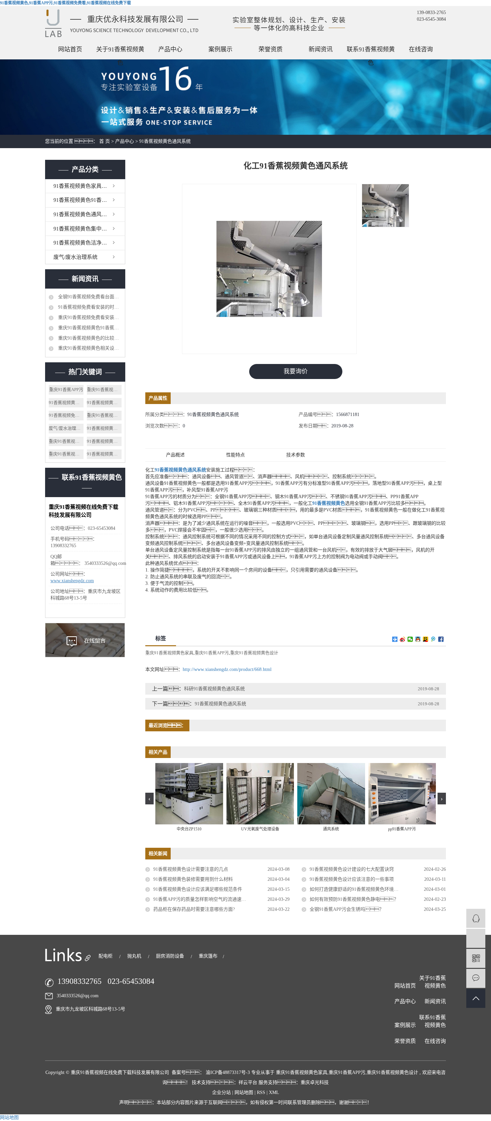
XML (274, 1092)
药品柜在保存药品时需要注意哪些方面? (194, 909)
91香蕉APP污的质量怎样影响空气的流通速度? (200, 899)
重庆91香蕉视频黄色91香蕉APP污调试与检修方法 (89, 327)
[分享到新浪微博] (402, 639)
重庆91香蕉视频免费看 (104, 415)
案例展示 (220, 49)
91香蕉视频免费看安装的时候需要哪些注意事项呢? (89, 307)
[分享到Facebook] (441, 639)
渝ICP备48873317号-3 (228, 1072)
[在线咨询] (475, 918)
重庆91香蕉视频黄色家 (66, 441)
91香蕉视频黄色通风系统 (165, 141)
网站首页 (70, 49)
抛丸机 (135, 956)
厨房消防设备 (170, 956)
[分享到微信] (410, 639)
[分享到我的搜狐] (426, 639)
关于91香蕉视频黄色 (120, 51)
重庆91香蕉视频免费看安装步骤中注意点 (89, 317)
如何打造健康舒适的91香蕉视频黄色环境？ (366, 889)
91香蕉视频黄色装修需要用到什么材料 (193, 879)
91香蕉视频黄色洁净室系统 (85, 243)
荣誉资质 (271, 49)
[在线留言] (475, 978)
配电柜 (106, 956)
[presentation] (149, 798)
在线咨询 (421, 49)
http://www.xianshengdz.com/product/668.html (227, 669)
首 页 (104, 141)
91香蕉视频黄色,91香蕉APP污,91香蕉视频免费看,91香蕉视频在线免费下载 (65, 3)
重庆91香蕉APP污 (66, 389)
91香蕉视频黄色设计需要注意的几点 (190, 869)
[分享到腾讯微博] (433, 639)
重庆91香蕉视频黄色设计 (104, 389)
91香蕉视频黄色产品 (104, 453)
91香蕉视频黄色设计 (104, 402)
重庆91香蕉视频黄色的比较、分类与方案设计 (89, 338)
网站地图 (244, 1092)
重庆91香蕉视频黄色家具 (66, 453)
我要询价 (296, 371)
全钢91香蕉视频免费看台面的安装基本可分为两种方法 (89, 296)
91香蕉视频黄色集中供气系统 (88, 229)
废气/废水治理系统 (75, 257)
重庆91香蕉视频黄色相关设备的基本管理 (89, 348)
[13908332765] (475, 938)
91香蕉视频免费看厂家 (66, 415)
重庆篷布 (208, 956)
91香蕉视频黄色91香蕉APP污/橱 (89, 200)
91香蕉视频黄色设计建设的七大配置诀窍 (352, 869)
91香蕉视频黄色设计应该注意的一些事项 (352, 879)
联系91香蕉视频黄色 (371, 51)
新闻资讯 (321, 49)
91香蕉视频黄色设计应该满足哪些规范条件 (197, 889)
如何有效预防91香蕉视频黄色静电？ (354, 899)
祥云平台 (247, 1082)
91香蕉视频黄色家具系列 (82, 186)
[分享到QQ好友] (418, 639)
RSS (261, 1092)
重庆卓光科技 (315, 1082)
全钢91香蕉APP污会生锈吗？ (347, 909)
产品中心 (170, 49)
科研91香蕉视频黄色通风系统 (214, 688)
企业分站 (221, 1092)
